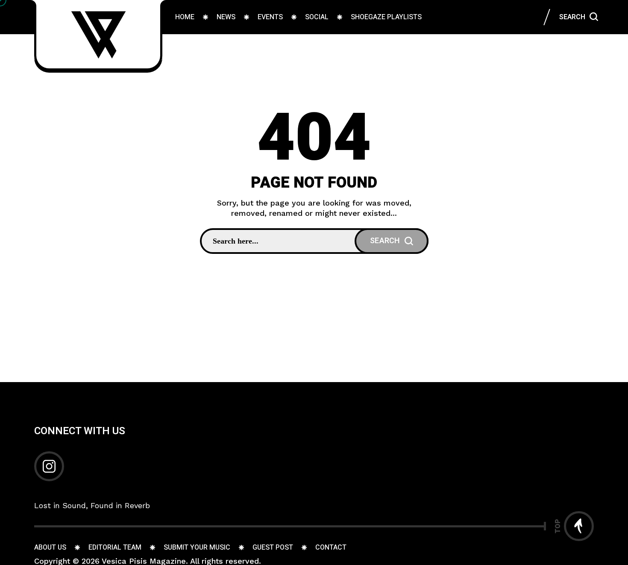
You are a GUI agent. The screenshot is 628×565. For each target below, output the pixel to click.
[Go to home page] (98, 34)
